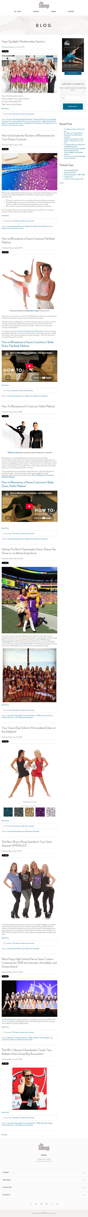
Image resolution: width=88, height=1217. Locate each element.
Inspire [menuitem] (71, 11)
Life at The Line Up (47, 715)
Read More (5, 109)
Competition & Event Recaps (32, 123)
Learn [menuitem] (53, 11)
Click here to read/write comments (23, 114)
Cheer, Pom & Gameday (15, 715)
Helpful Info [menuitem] (7, 1187)
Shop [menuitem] (19, 11)
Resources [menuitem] (6, 1195)
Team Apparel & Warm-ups (15, 948)
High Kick (36, 1038)
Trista (10, 145)
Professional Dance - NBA (31, 715)
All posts (4, 1135)
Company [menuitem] (6, 1172)
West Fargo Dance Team (12, 1019)
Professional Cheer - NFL (10, 717)
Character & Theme (39, 119)
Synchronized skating (13, 119)
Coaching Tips (6, 121)
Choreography (47, 123)
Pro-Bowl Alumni (26, 644)
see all (62, 183)
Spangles (44, 924)
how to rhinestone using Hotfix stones (31, 331)
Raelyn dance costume (32, 311)
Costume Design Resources (20, 121)
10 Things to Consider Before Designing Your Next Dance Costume (73, 135)
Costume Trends (35, 121)
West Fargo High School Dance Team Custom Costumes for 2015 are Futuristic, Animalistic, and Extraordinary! (29, 963)
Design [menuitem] (36, 11)
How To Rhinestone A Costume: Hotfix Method (28, 406)
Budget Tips (29, 226)
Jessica (10, 47)
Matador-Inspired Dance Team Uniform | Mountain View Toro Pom (74, 141)
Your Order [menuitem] (7, 1180)
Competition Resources (14, 123)
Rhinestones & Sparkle (40, 226)
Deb (9, 1059)
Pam (9, 737)
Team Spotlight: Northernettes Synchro (23, 41)
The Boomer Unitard (13, 452)
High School (10, 1038)
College (43, 121)
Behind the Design (26, 119)
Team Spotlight (51, 119)
